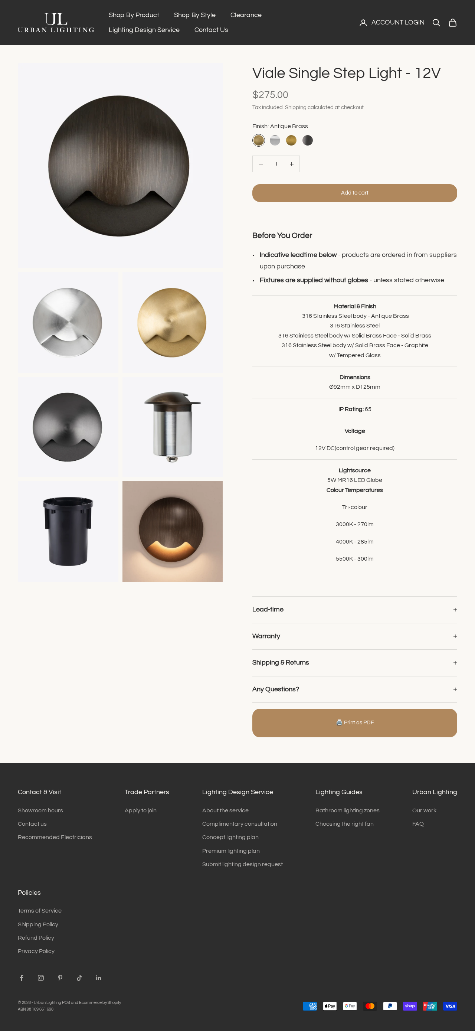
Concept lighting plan (230, 837)
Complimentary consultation (239, 824)
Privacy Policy (36, 951)
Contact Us (211, 29)
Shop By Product (134, 15)
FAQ (418, 824)
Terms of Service (40, 911)
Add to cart (354, 193)
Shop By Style (195, 15)
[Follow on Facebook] (21, 978)
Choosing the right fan (344, 824)
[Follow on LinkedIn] (98, 978)
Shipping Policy (38, 924)
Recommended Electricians (55, 837)
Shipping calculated (309, 107)
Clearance (246, 15)
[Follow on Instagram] (41, 978)
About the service (225, 810)
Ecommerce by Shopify (100, 1003)
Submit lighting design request (242, 864)
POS (66, 1003)
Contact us (32, 824)
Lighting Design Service (144, 29)
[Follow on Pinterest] (60, 978)
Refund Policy (36, 938)
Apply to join (141, 810)
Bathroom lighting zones (347, 810)
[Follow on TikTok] (79, 978)
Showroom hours (40, 810)
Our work (424, 810)
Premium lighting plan (231, 851)
